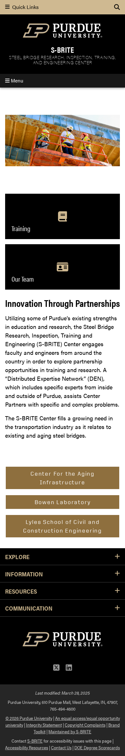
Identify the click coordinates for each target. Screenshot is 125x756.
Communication (29, 608)
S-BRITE (62, 49)
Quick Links (24, 7)
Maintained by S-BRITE (69, 731)
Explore (17, 556)
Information (24, 574)
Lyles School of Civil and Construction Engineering (62, 526)
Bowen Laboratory (63, 501)
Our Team (23, 279)
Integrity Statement (44, 724)
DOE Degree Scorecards (97, 747)
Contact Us (61, 747)
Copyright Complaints (85, 724)
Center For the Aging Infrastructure (62, 478)
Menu (16, 80)
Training (21, 228)
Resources (21, 591)
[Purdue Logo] (62, 30)
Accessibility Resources (26, 747)
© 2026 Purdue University (28, 718)
